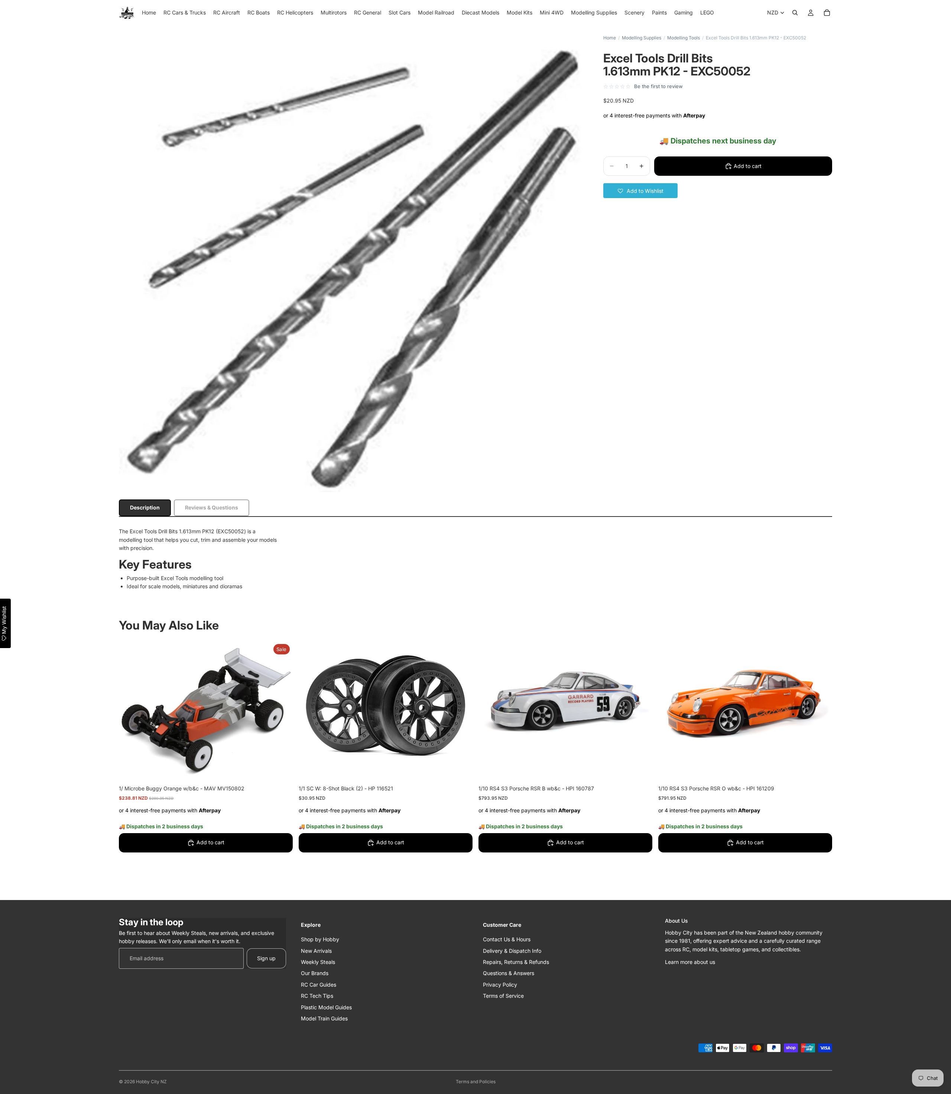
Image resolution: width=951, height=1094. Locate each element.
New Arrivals (316, 950)
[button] (640, 190)
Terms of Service (503, 996)
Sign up (266, 958)
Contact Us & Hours (506, 939)
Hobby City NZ (151, 1081)
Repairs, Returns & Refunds (516, 962)
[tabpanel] (475, 558)
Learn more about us (690, 962)
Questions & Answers (508, 973)
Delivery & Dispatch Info (512, 950)
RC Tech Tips (317, 996)
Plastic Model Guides (326, 1007)
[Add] (281, 768)
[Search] (795, 12)
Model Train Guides (324, 1018)
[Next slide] (641, 706)
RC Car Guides (318, 984)
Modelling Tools (683, 38)
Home (609, 38)
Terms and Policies (476, 1081)
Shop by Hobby (320, 939)
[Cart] (827, 12)
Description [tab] (145, 507)
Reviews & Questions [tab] (211, 507)
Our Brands (314, 973)
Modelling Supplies (641, 38)
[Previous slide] (489, 706)
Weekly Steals (318, 962)
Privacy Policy (500, 984)
